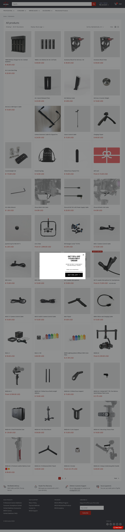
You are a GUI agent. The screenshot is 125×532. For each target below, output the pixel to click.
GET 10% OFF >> (74, 275)
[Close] (83, 255)
